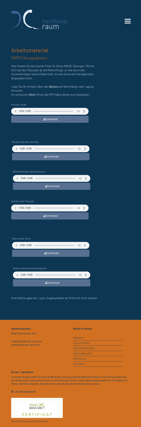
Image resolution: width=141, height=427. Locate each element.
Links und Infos (81, 343)
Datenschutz (79, 358)
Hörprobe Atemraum (84, 348)
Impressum (79, 363)
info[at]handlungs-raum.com (26, 341)
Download (51, 119)
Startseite (78, 337)
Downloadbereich (82, 353)
